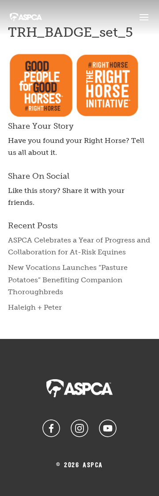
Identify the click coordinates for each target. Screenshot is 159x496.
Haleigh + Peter (35, 307)
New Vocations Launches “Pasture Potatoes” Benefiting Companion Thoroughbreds (68, 279)
